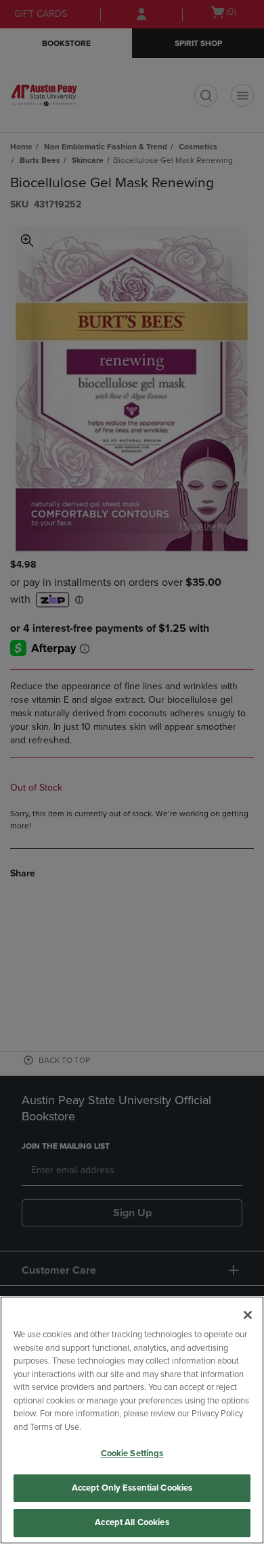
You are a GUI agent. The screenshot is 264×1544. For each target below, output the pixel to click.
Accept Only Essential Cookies (132, 1488)
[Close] (248, 1315)
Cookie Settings (132, 1453)
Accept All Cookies (132, 1522)
